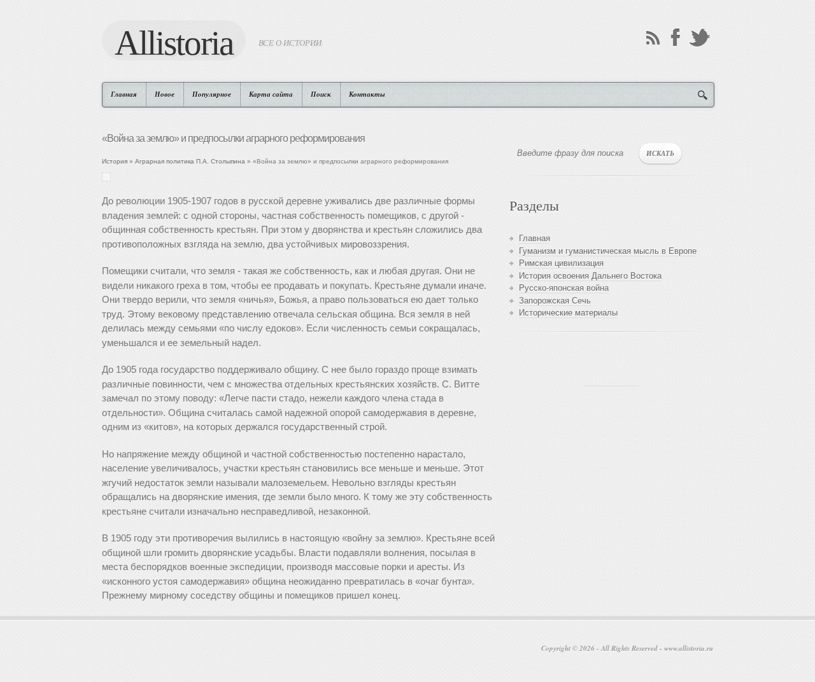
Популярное (211, 94)
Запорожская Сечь (555, 300)
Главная (124, 94)
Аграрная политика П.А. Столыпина (190, 161)
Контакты (367, 94)
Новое (164, 94)
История (114, 161)
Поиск (321, 94)
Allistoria (174, 42)
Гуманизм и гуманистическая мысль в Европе (608, 251)
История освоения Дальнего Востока (590, 276)
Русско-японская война (564, 288)
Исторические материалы (568, 312)
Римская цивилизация (561, 263)
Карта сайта (271, 94)
